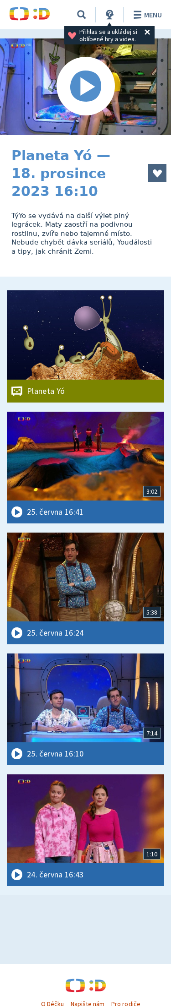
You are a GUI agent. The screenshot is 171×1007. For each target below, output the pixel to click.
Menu (153, 14)
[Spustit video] (85, 86)
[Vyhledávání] (81, 14)
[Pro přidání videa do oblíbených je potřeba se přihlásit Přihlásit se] (157, 173)
